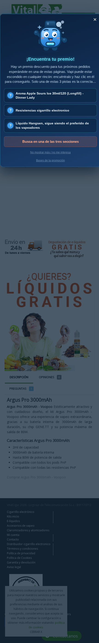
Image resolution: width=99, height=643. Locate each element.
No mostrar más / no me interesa (50, 152)
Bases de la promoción (50, 160)
